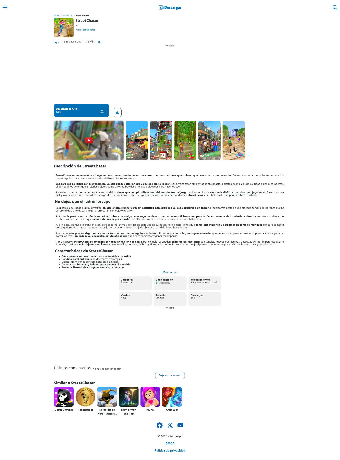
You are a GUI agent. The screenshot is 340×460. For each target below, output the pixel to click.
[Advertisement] (170, 74)
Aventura (67, 16)
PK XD (150, 409)
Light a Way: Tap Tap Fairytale (129, 411)
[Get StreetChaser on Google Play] (163, 283)
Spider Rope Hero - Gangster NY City (107, 411)
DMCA (170, 443)
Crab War (172, 409)
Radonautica (85, 409)
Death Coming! (64, 409)
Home (56, 16)
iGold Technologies (85, 30)
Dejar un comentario (170, 375)
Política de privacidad (170, 450)
